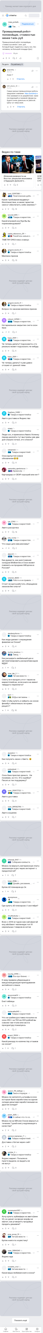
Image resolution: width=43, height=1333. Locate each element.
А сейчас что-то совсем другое (22, 1117)
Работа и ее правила (22, 580)
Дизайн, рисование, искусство (22, 883)
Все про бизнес (20, 976)
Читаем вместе (20, 676)
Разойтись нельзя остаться (22, 236)
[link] (18, 171)
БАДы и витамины (19, 697)
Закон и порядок (20, 1093)
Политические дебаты (22, 196)
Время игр (17, 471)
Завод (15, 655)
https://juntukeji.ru (31, 93)
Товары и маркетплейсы (14, 27)
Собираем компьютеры (22, 862)
